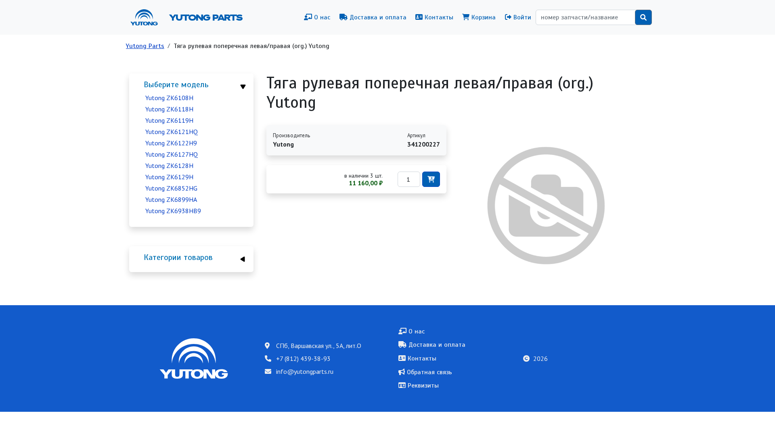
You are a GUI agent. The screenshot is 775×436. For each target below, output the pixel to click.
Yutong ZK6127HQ (171, 154)
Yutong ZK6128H (169, 165)
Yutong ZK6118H (169, 109)
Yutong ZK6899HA (171, 199)
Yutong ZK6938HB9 (173, 211)
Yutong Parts (205, 17)
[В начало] (147, 17)
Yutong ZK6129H (169, 177)
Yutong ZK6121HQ (171, 132)
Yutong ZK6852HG (171, 188)
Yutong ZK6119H (169, 120)
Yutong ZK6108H (169, 98)
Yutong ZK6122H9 (171, 143)
